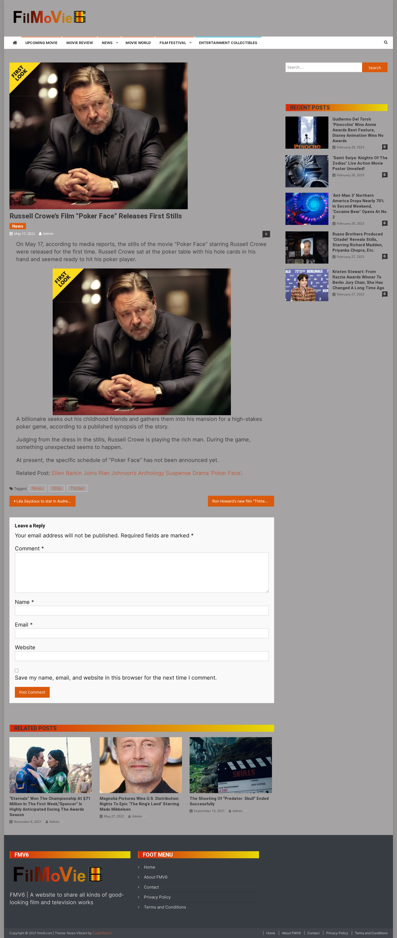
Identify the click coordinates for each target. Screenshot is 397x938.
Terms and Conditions (165, 907)
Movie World (138, 43)
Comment (29, 548)
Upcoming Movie (41, 43)
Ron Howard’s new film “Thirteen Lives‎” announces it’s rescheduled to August (243, 501)
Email (24, 624)
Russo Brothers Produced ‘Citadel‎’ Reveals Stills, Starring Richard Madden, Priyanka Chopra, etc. (357, 242)
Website (25, 647)
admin (48, 233)
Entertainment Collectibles (228, 43)
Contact (151, 887)
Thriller (77, 488)
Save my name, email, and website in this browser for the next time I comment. (116, 677)
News (107, 43)
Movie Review (79, 43)
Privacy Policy (157, 897)
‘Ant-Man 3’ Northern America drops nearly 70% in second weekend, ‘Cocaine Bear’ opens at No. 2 (360, 206)
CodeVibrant (102, 933)
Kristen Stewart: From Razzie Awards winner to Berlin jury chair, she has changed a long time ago (358, 279)
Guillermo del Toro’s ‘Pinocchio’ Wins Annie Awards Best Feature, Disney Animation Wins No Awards (357, 130)
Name (24, 602)
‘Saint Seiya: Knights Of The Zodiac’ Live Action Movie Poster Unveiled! (360, 163)
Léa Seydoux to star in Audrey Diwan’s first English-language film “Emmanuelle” (46, 501)
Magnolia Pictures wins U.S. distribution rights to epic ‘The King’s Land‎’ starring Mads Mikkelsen (139, 804)
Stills (57, 488)
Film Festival (173, 43)
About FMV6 (155, 877)
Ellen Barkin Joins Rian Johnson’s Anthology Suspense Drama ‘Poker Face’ (146, 473)
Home (149, 867)
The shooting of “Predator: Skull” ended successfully (229, 801)
